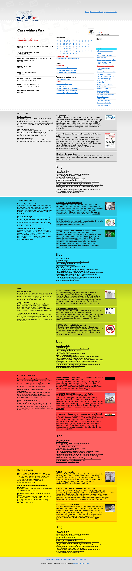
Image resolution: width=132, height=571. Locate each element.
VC (67, 53)
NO (82, 46)
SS (64, 51)
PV (92, 48)
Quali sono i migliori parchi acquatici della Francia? (72, 174)
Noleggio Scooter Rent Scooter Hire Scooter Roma (76, 231)
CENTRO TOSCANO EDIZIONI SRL (28, 85)
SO (92, 50)
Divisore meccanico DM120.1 (67, 505)
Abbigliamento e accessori (105, 51)
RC (64, 50)
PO (79, 48)
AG (57, 40)
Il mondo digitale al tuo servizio (27, 204)
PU (88, 48)
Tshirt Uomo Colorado (65, 472)
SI (88, 50)
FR (91, 43)
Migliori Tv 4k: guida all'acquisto (66, 180)
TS (88, 51)
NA (79, 46)
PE (67, 48)
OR (89, 46)
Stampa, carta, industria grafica (106, 60)
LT (88, 44)
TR (85, 51)
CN (57, 43)
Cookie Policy (82, 559)
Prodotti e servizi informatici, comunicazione (105, 85)
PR (82, 48)
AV (82, 40)
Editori (58, 63)
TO (79, 51)
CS (67, 43)
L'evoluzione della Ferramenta (27, 400)
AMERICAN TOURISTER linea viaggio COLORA (75, 394)
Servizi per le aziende (103, 100)
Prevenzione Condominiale (67, 309)
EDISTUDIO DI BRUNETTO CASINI (28, 91)
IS (69, 44)
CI (88, 41)
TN (76, 51)
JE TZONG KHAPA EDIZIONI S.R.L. (28, 52)
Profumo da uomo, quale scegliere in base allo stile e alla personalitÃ (78, 189)
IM (66, 44)
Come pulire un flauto (63, 171)
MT (76, 46)
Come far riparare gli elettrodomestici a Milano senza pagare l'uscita (77, 182)
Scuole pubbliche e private (64, 84)
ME (60, 46)
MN (67, 46)
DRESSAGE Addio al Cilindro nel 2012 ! (71, 325)
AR (76, 40)
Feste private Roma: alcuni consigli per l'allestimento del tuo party (77, 186)
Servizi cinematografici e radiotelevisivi (68, 88)
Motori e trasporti (102, 57)
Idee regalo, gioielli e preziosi (105, 94)
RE (67, 50)
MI (63, 46)
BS (70, 41)
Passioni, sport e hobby (104, 103)
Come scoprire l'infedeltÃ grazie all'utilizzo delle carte (73, 183)
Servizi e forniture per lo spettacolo (67, 90)
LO (85, 44)
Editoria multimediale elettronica (66, 70)
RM (76, 50)
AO (67, 40)
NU (85, 46)
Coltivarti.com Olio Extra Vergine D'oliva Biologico (75, 488)
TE (73, 51)
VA (60, 53)
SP (57, 51)
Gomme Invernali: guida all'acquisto (67, 192)
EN (76, 43)
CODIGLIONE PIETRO (24, 66)
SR (60, 51)
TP (82, 51)
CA (76, 41)
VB (64, 53)
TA (70, 51)
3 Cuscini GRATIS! (23, 302)
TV (91, 51)
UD (57, 53)
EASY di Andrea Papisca (25, 138)
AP (70, 40)
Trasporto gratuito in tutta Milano (27, 313)
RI (73, 50)
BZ (73, 41)
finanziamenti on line (24, 291)
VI (73, 53)
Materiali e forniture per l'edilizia (106, 72)
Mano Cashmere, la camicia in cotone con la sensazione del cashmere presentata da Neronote (79, 378)
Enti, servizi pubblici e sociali (105, 76)
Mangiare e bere (101, 53)
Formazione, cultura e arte (66, 77)
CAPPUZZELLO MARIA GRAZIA (27, 72)
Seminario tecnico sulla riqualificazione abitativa (33, 379)
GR (64, 44)
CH (85, 41)
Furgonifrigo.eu (62, 116)
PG (70, 48)
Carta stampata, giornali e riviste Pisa (68, 58)
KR (73, 44)
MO (70, 46)
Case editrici (60, 38)
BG (89, 40)
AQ (73, 40)
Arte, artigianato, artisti (63, 79)
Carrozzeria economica (24, 216)
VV (82, 53)
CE (82, 41)
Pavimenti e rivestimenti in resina (69, 203)
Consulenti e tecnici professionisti (102, 97)
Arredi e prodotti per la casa (105, 55)
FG (85, 43)
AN (64, 40)
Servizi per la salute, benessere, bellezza (103, 91)
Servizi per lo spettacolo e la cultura (67, 93)
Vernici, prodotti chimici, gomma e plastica (104, 62)
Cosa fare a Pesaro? (62, 172)
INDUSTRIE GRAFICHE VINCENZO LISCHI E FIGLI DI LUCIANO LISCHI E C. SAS (34, 59)
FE (82, 43)
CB (79, 41)
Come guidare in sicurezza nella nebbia (68, 175)
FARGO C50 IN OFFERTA (66, 290)
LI (82, 44)
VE (70, 53)
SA (85, 50)
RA (60, 50)
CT (70, 43)
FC (79, 43)
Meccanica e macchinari (104, 88)
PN (76, 48)
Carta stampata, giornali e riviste (66, 72)
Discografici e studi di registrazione (67, 68)
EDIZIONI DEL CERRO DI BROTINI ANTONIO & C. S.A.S (35, 46)
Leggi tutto (43, 135)
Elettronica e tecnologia (104, 74)
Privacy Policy (74, 559)
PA (57, 48)
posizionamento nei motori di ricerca (82, 563)
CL (91, 41)
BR (67, 41)
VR (76, 53)
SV (67, 51)
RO (82, 50)
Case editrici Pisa (62, 56)
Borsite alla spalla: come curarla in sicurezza (70, 188)
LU (91, 44)
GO (61, 44)
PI (73, 48)
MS (73, 46)
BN (60, 41)
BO (64, 41)
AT (79, 40)
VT (79, 53)
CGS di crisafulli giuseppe (25, 129)
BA (85, 40)
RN (79, 50)
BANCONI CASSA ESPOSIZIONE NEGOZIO (31, 473)
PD (64, 48)
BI (91, 40)
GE (57, 44)
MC (57, 46)
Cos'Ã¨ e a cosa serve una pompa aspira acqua (70, 179)
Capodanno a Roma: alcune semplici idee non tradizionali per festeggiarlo (79, 185)
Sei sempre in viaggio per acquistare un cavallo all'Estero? (79, 414)
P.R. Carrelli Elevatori (24, 117)
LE (79, 44)
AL (60, 40)
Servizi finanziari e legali (104, 79)
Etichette (59, 219)
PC (60, 48)
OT (92, 46)
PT (85, 48)
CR (64, 43)
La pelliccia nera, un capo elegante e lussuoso (70, 191)
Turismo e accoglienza (103, 105)
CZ (73, 43)
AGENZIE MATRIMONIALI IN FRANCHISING (31, 228)
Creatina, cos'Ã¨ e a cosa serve (65, 177)
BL (57, 41)
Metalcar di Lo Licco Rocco (67, 154)
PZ (57, 50)
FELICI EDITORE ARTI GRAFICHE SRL (29, 78)
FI (88, 43)
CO (60, 43)
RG (70, 50)
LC (76, 44)
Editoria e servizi (62, 86)
